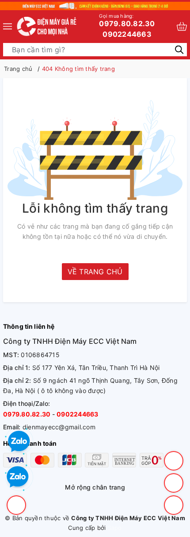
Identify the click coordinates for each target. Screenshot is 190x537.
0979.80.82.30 (127, 20)
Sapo (115, 527)
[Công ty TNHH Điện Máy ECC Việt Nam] (47, 26)
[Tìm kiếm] (179, 48)
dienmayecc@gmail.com (59, 427)
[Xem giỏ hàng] (182, 26)
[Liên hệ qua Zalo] (18, 477)
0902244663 (127, 34)
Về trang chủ (95, 271)
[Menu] (7, 26)
